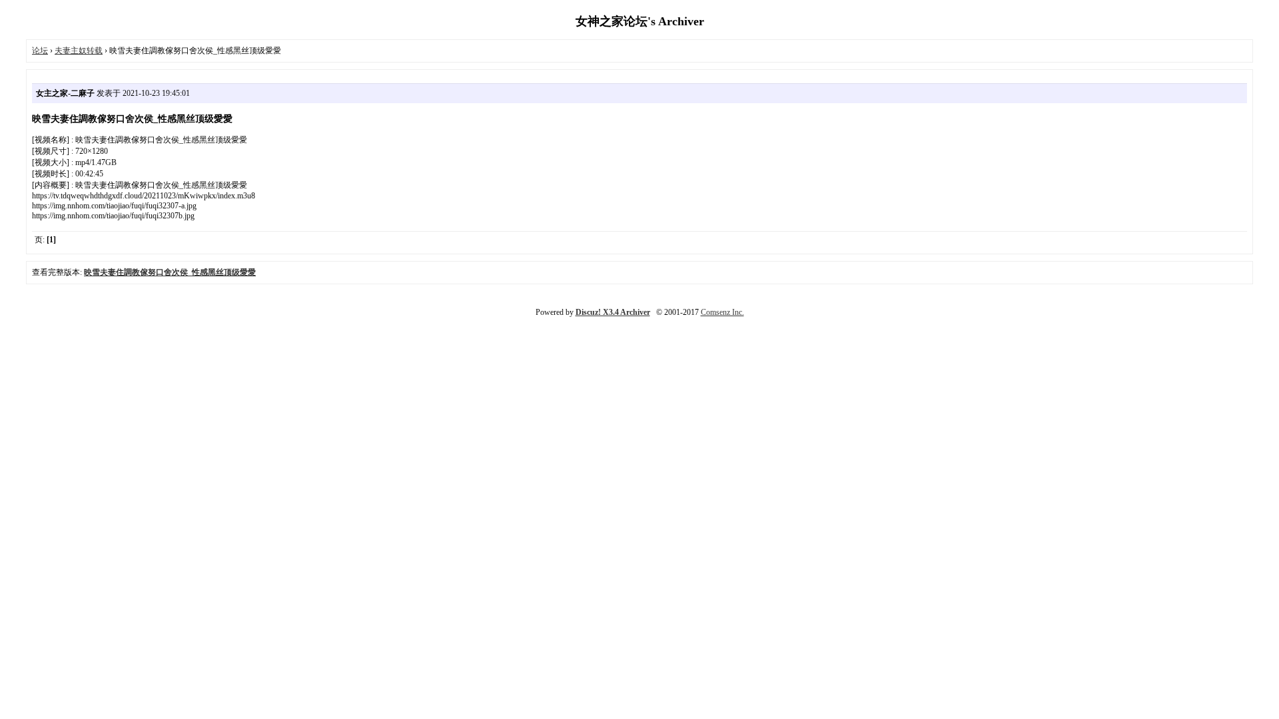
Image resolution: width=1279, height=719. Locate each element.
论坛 (40, 50)
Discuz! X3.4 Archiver (613, 312)
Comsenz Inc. (722, 312)
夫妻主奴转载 (79, 50)
